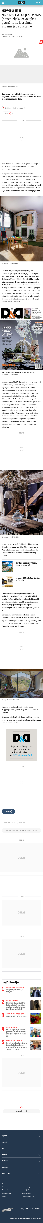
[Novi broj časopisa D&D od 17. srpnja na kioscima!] (7, 567)
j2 (3, 1148)
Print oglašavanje (26, 1193)
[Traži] (40, 2)
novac (5, 1154)
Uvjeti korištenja (26, 1187)
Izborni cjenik (25, 1190)
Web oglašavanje (6, 1193)
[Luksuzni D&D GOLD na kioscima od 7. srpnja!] (7, 582)
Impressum (5, 1187)
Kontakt (4, 1196)
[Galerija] (21, 52)
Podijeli (6, 113)
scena (5, 1167)
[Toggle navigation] (3, 2)
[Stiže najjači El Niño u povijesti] (35, 1018)
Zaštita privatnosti (7, 1190)
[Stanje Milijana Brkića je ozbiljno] (35, 992)
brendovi (6, 1173)
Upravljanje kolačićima (28, 1196)
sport (4, 1142)
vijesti (4, 1136)
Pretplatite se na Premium (30, 1208)
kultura (5, 1161)
